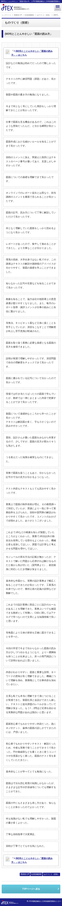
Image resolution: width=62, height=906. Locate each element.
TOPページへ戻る (31, 889)
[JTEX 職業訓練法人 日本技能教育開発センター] (15, 10)
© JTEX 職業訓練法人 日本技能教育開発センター (44, 901)
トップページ (6, 15)
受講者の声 (18, 15)
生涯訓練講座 (29, 15)
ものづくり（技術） (44, 15)
